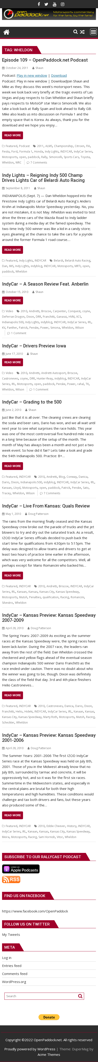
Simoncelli (55, 157)
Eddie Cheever (55, 826)
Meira (5, 837)
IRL (89, 322)
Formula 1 (25, 151)
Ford (14, 151)
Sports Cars (71, 157)
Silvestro (7, 603)
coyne (86, 311)
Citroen (79, 146)
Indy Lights (52, 151)
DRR (38, 317)
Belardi (58, 260)
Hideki (28, 711)
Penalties (35, 597)
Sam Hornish (47, 837)
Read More (12, 135)
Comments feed (14, 973)
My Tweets (11, 934)
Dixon (30, 317)
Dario (5, 482)
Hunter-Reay (45, 378)
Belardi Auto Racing (77, 260)
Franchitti (49, 317)
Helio (19, 711)
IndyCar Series (83, 151)
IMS (11, 266)
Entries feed (11, 965)
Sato (86, 488)
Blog (62, 477)
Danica (83, 477)
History (71, 826)
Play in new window (32, 75)
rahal (80, 384)
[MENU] (93, 32)
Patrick (23, 328)
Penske (34, 328)
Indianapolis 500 (12, 322)
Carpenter (59, 311)
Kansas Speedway (67, 592)
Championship (63, 146)
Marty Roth (50, 717)
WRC (18, 162)
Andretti (34, 311)
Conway (72, 477)
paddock (33, 157)
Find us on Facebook (24, 895)
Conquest (74, 311)
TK (87, 384)
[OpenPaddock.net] (49, 18)
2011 (40, 146)
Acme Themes (49, 1054)
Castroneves (10, 378)
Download (59, 75)
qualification (51, 597)
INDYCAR (66, 151)
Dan (4, 266)
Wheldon (8, 162)
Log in (6, 957)
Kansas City (46, 592)
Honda (38, 151)
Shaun (39, 68)
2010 (24, 311)
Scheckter (8, 722)
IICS (78, 317)
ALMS (48, 146)
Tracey (6, 493)
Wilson (79, 328)
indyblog (36, 266)
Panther (12, 328)
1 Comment (18, 333)
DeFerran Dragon (13, 317)
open (22, 157)
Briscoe (46, 311)
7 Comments (39, 162)
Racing (64, 597)
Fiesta (6, 151)
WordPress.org (14, 981)
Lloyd (17, 488)
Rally (44, 157)
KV (3, 328)
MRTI (78, 266)
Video (9, 311)
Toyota (85, 157)
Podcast (24, 146)
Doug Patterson (38, 514)
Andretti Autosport (53, 373)
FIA (88, 146)
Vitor (60, 837)
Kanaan (7, 488)
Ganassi (62, 317)
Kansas (33, 592)
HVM (72, 317)
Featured (11, 146)
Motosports (9, 157)
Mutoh (23, 597)
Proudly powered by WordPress (29, 1049)
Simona (55, 328)
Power (44, 328)
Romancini (77, 597)
